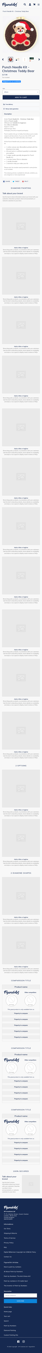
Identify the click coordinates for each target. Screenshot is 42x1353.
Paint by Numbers (10, 1326)
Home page (8, 1311)
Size (4, 88)
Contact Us (8, 1257)
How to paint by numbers (12, 1267)
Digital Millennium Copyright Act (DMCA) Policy (20, 1252)
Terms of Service (9, 1238)
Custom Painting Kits (11, 1335)
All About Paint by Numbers (13, 1271)
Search (6, 1321)
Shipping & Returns (10, 1233)
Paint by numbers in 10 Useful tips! (16, 1281)
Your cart (7, 1316)
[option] (10, 59)
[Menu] (38, 4)
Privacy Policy (9, 1243)
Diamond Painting (10, 1330)
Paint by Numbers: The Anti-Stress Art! (17, 1276)
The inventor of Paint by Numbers (15, 1285)
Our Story (7, 1228)
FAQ (5, 1247)
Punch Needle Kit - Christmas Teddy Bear (16, 11)
